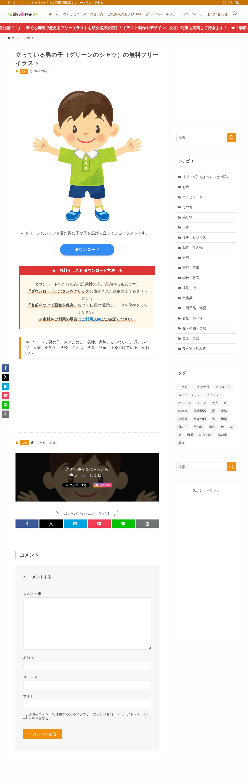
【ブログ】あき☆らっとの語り (206, 177)
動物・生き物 (192, 247)
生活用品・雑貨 (194, 308)
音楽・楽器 (190, 338)
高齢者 (222, 435)
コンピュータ (192, 197)
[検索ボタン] (235, 14)
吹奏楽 (183, 411)
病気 (212, 427)
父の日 (198, 427)
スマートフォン (189, 395)
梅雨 (224, 419)
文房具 (187, 298)
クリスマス (223, 387)
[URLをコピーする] (147, 523)
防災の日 (205, 435)
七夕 (215, 403)
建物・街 (189, 288)
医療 (185, 257)
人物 (23, 71)
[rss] (237, 2)
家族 (52, 443)
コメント (32, 593)
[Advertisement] (112, 398)
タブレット (214, 395)
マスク (201, 403)
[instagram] (231, 2)
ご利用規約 (91, 319)
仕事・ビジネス (194, 237)
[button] (27, 523)
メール (30, 677)
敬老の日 (200, 419)
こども (41, 443)
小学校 (183, 419)
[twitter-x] (224, 2)
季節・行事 (190, 268)
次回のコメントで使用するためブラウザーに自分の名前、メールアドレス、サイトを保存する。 (89, 716)
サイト (28, 696)
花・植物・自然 (194, 328)
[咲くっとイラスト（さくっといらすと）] (22, 14)
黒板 (181, 443)
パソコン (184, 403)
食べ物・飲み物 (194, 348)
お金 (185, 187)
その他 (187, 207)
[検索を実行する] (231, 137)
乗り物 (187, 217)
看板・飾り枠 (192, 318)
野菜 (190, 435)
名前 (28, 658)
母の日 (183, 427)
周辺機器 (200, 411)
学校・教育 (190, 278)
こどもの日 (201, 387)
